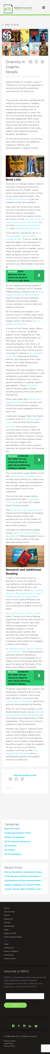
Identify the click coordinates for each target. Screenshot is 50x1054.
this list (11, 427)
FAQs (6, 930)
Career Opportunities (13, 937)
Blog (6, 940)
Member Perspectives (14, 837)
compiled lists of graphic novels (26, 476)
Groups (7, 922)
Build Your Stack (31, 76)
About (6, 908)
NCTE (8, 76)
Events (7, 915)
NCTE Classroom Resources (17, 841)
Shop (6, 944)
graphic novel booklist (17, 199)
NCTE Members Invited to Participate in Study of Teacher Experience (23, 876)
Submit (15, 1005)
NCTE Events (10, 846)
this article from (16, 613)
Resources (8, 919)
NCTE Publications (13, 854)
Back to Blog (11, 25)
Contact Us (9, 948)
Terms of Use (9, 1046)
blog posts (31, 385)
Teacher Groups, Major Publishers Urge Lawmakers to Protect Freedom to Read (23, 889)
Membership (9, 926)
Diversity (18, 775)
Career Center (10, 958)
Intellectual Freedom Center (17, 833)
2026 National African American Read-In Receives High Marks (23, 881)
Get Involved (9, 912)
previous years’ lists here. (27, 228)
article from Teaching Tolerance (26, 510)
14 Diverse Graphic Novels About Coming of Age (23, 236)
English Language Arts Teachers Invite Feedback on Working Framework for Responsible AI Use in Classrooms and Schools (23, 885)
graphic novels (29, 775)
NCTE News (9, 850)
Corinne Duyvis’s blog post (19, 701)
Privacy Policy (10, 1041)
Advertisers (9, 955)
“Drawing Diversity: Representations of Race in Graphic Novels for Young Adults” (24, 593)
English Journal (32, 613)
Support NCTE (10, 933)
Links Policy (9, 1043)
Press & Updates (11, 951)
